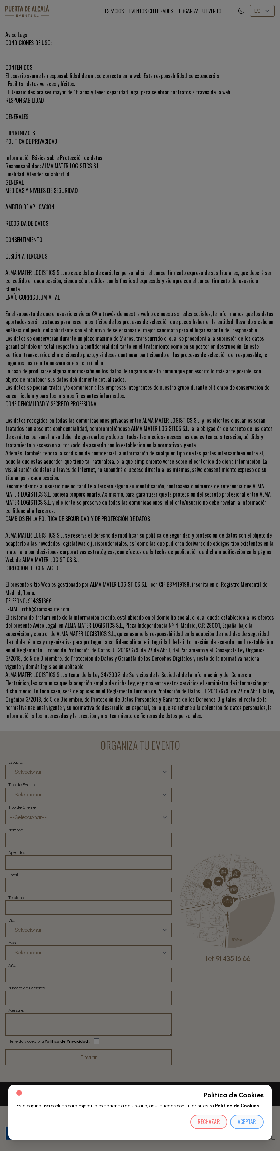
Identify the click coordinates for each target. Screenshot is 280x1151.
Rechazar (209, 1121)
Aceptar (247, 1121)
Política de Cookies (237, 1106)
